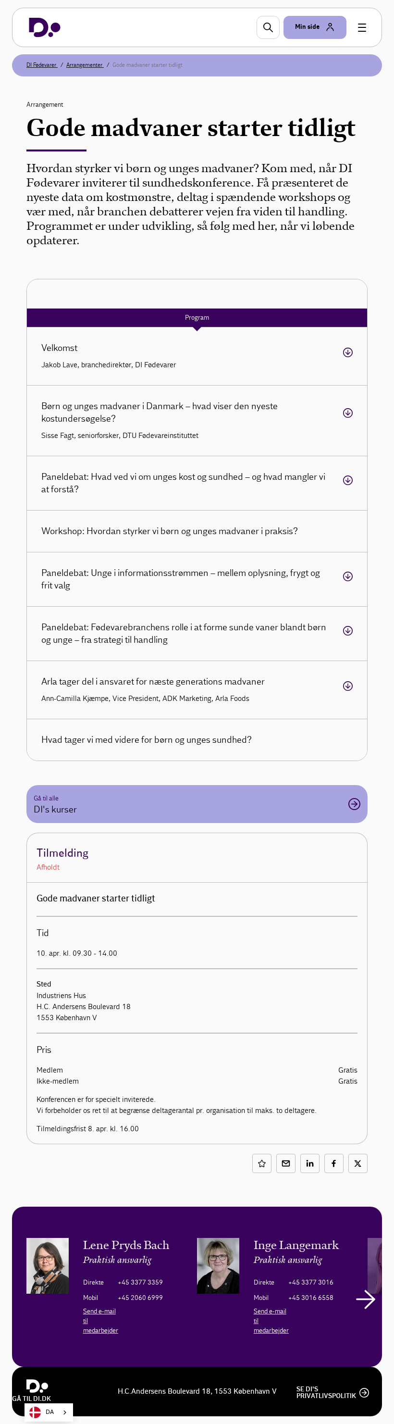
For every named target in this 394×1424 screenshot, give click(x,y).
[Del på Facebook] (334, 1163)
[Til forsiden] (45, 27)
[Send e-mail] (286, 1163)
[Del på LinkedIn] (310, 1163)
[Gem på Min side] (261, 1163)
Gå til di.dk (31, 1399)
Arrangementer (85, 65)
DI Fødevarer (42, 65)
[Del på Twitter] (358, 1163)
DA (50, 1412)
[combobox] (49, 1412)
